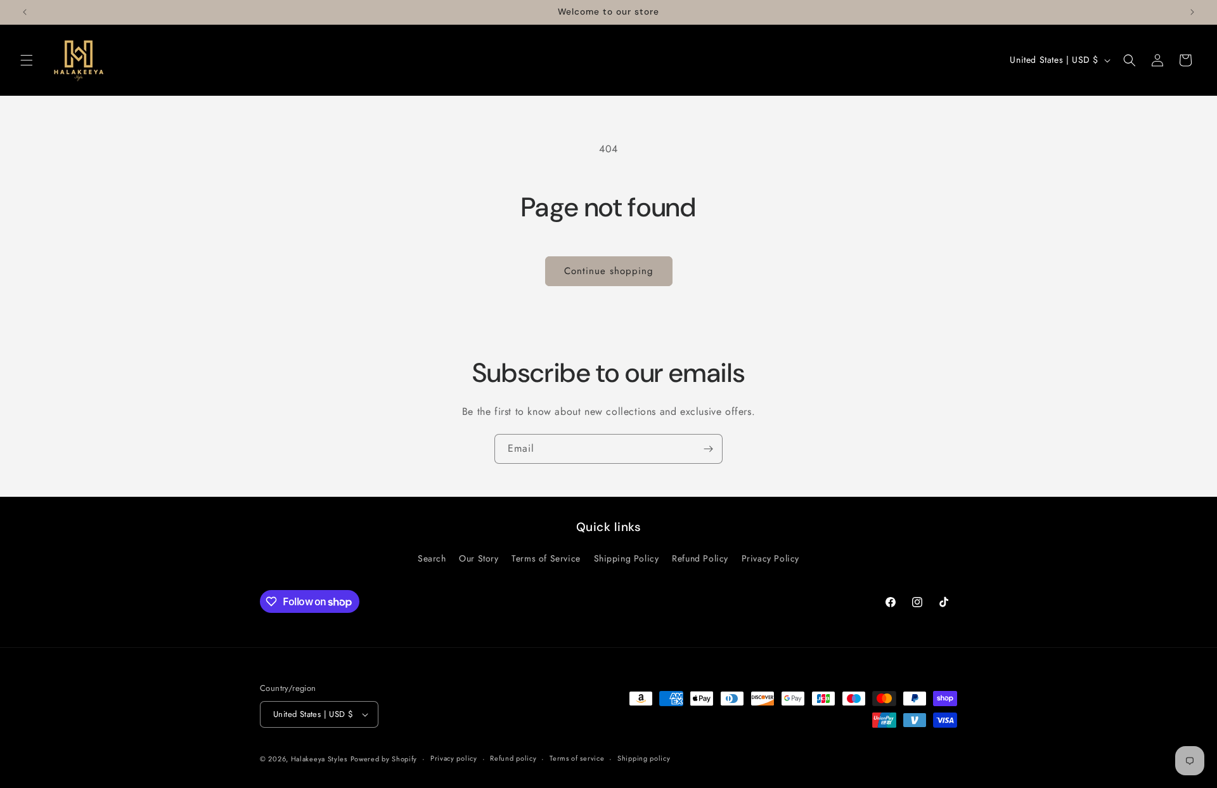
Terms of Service (546, 558)
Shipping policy (644, 758)
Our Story (478, 558)
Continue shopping (609, 271)
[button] (27, 60)
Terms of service (577, 758)
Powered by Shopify (384, 759)
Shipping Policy (626, 558)
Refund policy (513, 758)
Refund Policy (700, 558)
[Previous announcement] (25, 12)
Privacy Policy (770, 558)
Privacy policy (453, 758)
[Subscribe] (708, 449)
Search (432, 558)
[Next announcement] (1192, 12)
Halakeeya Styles (319, 759)
